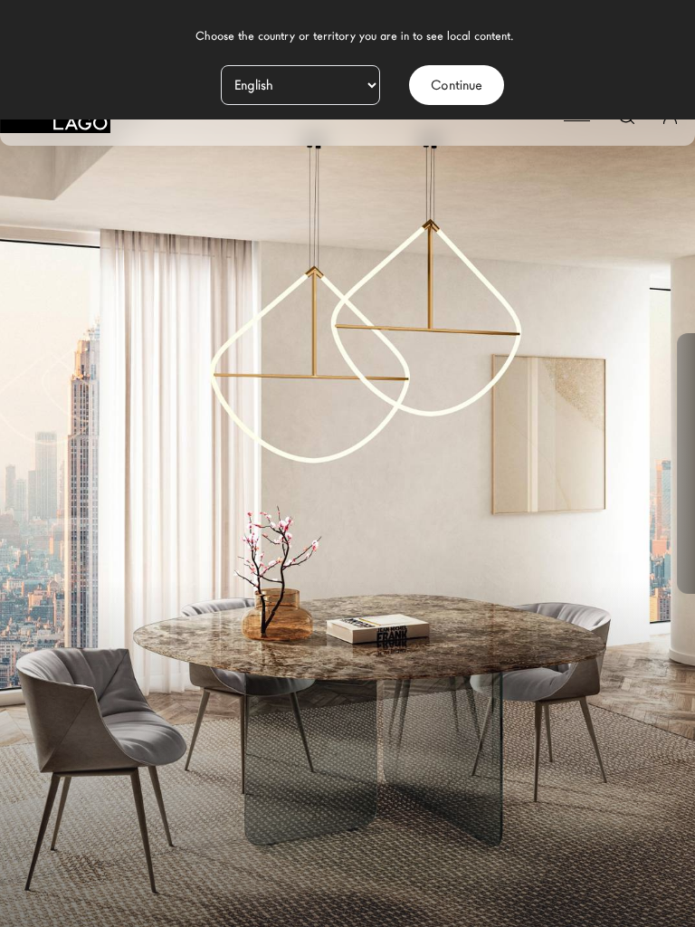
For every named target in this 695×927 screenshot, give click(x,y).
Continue (456, 85)
